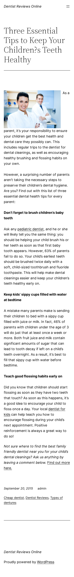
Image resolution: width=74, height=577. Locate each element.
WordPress (45, 562)
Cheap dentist (14, 498)
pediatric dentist (30, 229)
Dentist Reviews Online (23, 6)
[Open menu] (68, 6)
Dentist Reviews (37, 498)
